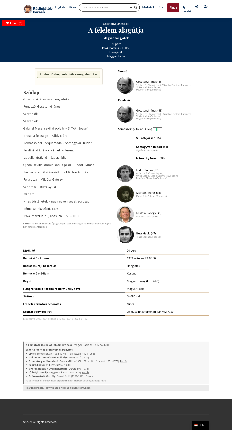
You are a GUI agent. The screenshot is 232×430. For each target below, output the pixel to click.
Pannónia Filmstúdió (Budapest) (151, 178)
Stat (162, 7)
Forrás (123, 361)
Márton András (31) (148, 193)
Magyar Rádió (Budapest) (148, 90)
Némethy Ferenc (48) (150, 158)
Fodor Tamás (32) (147, 170)
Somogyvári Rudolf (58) (152, 147)
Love (15, 23)
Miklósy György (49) (148, 213)
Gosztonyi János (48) (149, 82)
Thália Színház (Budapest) (148, 87)
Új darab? (186, 9)
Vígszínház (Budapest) (146, 150)
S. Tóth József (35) (148, 138)
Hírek (72, 7)
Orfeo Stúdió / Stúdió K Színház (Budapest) (157, 176)
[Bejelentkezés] (197, 6)
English (60, 7)
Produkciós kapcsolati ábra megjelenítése (68, 74)
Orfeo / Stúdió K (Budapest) (149, 173)
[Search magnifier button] (135, 7)
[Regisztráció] (206, 6)
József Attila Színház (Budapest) (151, 196)
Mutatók (148, 7)
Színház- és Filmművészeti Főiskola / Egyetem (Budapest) (163, 85)
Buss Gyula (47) (146, 233)
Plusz (173, 7)
